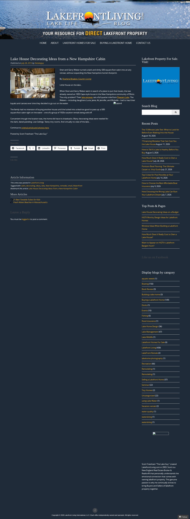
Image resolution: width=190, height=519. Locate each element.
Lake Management (150, 331)
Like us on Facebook (155, 257)
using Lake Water (149, 400)
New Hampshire (52, 185)
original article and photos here (35, 127)
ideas (38, 185)
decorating (30, 185)
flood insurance (149, 321)
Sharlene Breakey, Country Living (76, 79)
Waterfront (77, 185)
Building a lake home (151, 294)
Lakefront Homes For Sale (79, 43)
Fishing (145, 315)
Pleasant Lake (123, 97)
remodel (63, 185)
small (70, 185)
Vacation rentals (149, 406)
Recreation (146, 363)
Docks (144, 305)
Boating (145, 283)
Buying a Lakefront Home (153, 299)
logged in (26, 219)
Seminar (145, 385)
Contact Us (143, 43)
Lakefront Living (37, 182)
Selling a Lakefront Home (153, 379)
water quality (147, 411)
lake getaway (87, 97)
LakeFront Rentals (150, 353)
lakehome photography (152, 358)
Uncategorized (148, 395)
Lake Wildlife (147, 337)
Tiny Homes (147, 390)
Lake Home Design (150, 326)
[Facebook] (95, 510)
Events (145, 310)
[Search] (176, 112)
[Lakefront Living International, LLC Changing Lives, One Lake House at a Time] (95, 19)
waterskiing (147, 416)
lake (43, 185)
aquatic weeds (148, 278)
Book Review (147, 289)
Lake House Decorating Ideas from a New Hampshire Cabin (52, 188)
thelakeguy (39, 63)
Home (43, 43)
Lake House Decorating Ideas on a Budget (160, 212)
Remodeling (147, 369)
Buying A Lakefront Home (116, 43)
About (55, 43)
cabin (23, 185)
